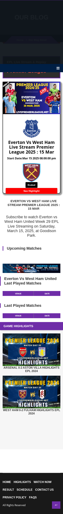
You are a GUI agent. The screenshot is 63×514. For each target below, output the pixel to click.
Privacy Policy (14, 497)
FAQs (33, 497)
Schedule (25, 489)
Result (8, 489)
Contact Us (44, 489)
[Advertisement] (31, 31)
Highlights (22, 482)
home (7, 482)
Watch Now (42, 482)
